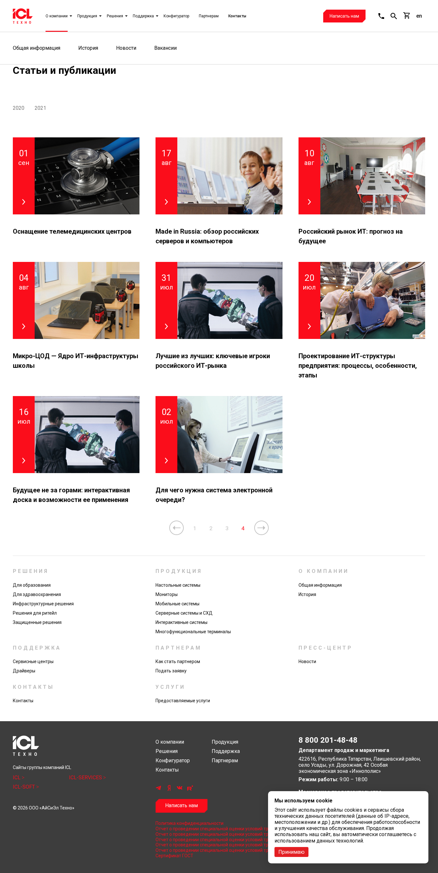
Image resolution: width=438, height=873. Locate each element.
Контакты (237, 16)
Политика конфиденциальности (189, 823)
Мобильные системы (177, 603)
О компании (57, 16)
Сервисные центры (33, 661)
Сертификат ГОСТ (174, 855)
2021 (40, 108)
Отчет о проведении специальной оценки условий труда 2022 (219, 839)
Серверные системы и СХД (184, 613)
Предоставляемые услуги (183, 700)
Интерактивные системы (181, 622)
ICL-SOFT (24, 787)
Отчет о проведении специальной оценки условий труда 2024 (219, 828)
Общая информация (36, 48)
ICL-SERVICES (86, 777)
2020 (18, 108)
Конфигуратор (176, 16)
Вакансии (165, 48)
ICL (17, 777)
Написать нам (344, 16)
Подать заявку (171, 670)
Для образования (32, 585)
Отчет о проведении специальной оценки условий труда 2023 (219, 834)
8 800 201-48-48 (328, 740)
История (88, 48)
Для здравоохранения (37, 594)
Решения (115, 16)
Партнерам (209, 16)
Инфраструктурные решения (43, 603)
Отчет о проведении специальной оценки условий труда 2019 (219, 844)
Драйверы (24, 670)
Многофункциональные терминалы (193, 631)
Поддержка (143, 16)
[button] (381, 16)
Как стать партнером (178, 661)
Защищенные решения (37, 622)
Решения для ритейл (35, 613)
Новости (126, 48)
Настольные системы (178, 585)
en (419, 16)
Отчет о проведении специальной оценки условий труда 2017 (219, 850)
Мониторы (167, 594)
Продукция (87, 16)
